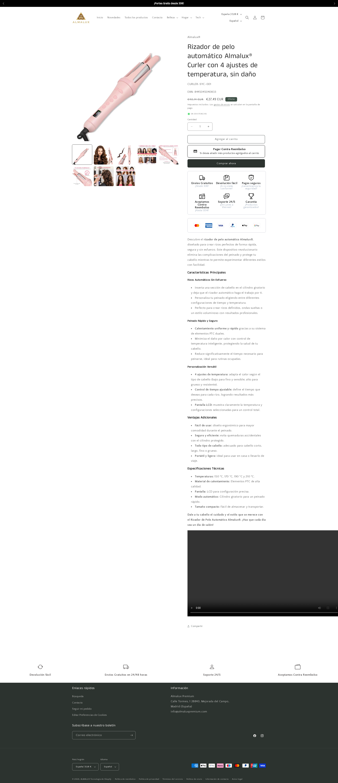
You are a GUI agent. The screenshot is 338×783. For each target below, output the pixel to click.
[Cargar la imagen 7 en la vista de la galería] (104, 176)
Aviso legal (237, 779)
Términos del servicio (172, 779)
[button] (172, 17)
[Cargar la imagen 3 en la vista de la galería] (125, 155)
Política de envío (194, 779)
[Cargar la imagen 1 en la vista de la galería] (82, 155)
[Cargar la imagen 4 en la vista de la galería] (147, 155)
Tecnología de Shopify (100, 779)
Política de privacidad (149, 779)
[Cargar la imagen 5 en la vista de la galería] (169, 155)
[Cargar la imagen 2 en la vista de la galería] (104, 155)
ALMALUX (85, 779)
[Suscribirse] (131, 735)
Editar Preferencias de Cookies (89, 715)
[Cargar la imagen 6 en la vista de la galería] (82, 176)
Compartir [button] (197, 626)
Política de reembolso (125, 779)
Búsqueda (78, 696)
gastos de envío (222, 104)
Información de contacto (217, 779)
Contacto (77, 702)
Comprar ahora (226, 163)
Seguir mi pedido (82, 709)
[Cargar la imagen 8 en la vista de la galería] (125, 176)
